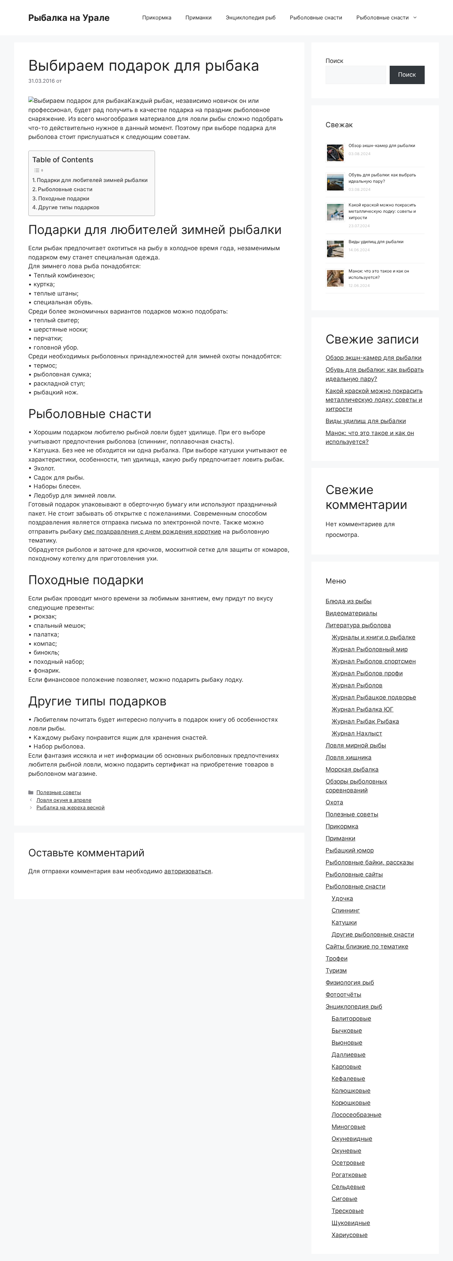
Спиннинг (346, 910)
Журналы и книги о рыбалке (373, 637)
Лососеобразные (357, 1114)
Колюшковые (351, 1090)
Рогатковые (349, 1174)
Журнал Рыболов (357, 685)
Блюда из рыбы (349, 601)
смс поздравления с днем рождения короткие (152, 531)
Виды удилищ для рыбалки (376, 241)
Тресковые (348, 1210)
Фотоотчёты (343, 994)
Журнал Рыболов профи (367, 673)
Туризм (336, 970)
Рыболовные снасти (316, 17)
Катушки (344, 922)
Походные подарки (63, 198)
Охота (334, 802)
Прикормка (156, 17)
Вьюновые (347, 1042)
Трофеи (337, 958)
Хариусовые (350, 1234)
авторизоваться (187, 871)
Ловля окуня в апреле (63, 800)
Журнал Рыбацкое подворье (374, 697)
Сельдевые (348, 1186)
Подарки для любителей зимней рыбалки (92, 180)
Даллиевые (349, 1054)
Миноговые (349, 1126)
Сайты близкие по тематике (367, 946)
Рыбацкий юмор (350, 850)
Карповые (346, 1066)
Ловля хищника (349, 757)
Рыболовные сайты (354, 874)
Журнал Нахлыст (357, 733)
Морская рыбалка (352, 769)
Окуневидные (352, 1138)
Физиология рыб (350, 982)
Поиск (334, 60)
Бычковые (347, 1030)
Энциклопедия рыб (251, 17)
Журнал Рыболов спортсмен (374, 661)
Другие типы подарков (68, 207)
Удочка (342, 898)
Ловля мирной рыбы (356, 745)
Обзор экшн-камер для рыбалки (382, 145)
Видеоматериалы (351, 613)
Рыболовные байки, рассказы (370, 862)
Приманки (198, 17)
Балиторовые (351, 1018)
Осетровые (348, 1162)
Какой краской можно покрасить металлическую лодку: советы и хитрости (382, 211)
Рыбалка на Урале (69, 17)
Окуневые (346, 1150)
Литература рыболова (358, 625)
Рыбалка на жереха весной (70, 807)
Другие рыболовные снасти (373, 934)
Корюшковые (351, 1102)
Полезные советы (58, 792)
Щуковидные (351, 1222)
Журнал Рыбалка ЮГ (363, 709)
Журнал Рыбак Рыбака (365, 721)
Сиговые (344, 1198)
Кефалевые (348, 1078)
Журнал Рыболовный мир (370, 649)
